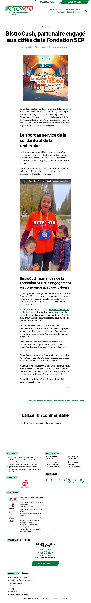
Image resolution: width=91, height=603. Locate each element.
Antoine (29, 47)
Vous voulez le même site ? (53, 598)
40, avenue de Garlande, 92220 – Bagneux (74, 464)
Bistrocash (33, 598)
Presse (12, 586)
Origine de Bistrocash (70, 9)
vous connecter (34, 423)
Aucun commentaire (62, 47)
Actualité (45, 26)
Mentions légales (16, 583)
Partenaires (14, 591)
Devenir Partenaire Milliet (19, 594)
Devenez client (48, 2)
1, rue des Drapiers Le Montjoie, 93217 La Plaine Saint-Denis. (54, 464)
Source (68, 387)
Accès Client (75, 2)
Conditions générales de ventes (21, 580)
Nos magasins (55, 9)
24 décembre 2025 (43, 47)
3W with (43, 598)
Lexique (12, 589)
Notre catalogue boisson (19, 577)
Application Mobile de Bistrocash (68, 12)
